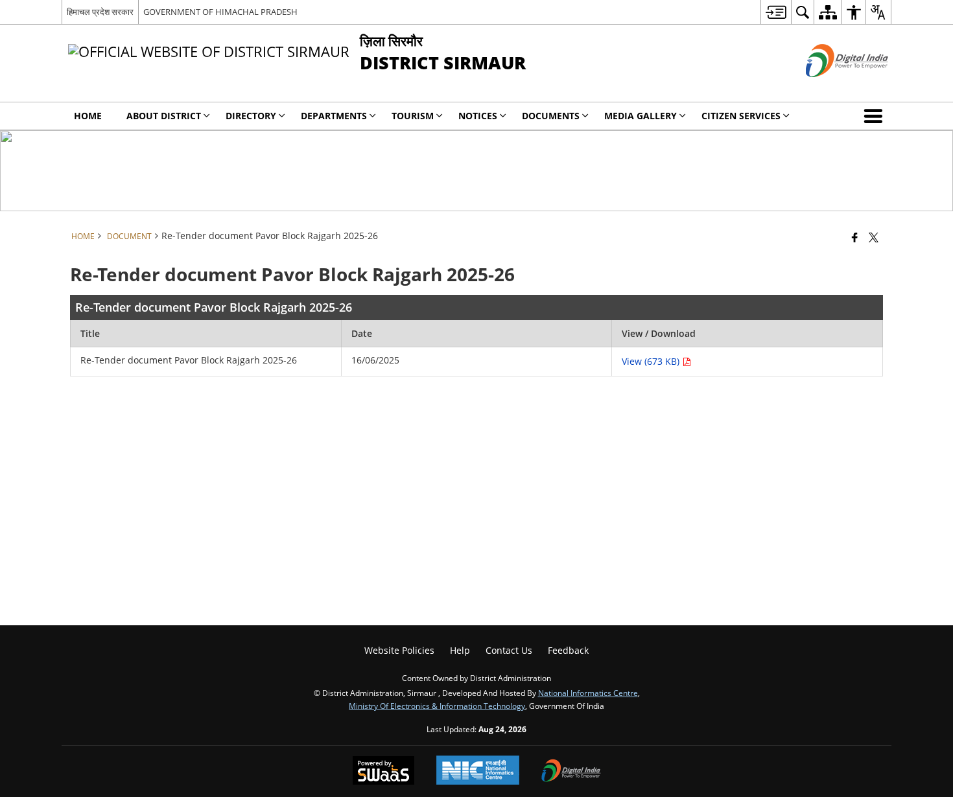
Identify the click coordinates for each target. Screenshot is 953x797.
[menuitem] (775, 12)
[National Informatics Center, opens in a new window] (478, 771)
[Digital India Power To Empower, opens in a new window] (571, 771)
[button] (875, 116)
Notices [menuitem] (477, 116)
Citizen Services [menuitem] (741, 116)
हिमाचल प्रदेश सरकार (100, 11)
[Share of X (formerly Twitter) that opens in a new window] (873, 237)
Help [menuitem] (460, 650)
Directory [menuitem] (251, 116)
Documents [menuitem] (551, 116)
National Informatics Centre (588, 692)
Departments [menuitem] (334, 116)
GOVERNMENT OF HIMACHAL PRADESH (220, 11)
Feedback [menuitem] (568, 650)
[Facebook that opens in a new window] (855, 237)
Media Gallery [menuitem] (640, 116)
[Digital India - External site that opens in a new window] (830, 88)
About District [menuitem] (163, 116)
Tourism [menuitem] (413, 116)
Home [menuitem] (88, 116)
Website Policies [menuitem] (399, 650)
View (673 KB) (652, 361)
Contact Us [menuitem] (509, 650)
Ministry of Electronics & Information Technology (437, 705)
